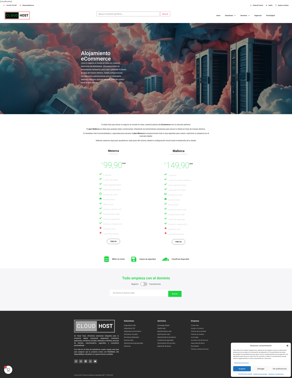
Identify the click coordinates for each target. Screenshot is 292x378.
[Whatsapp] (90, 361)
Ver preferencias (280, 369)
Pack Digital (270, 15)
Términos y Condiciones (276, 374)
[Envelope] (95, 361)
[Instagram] (81, 361)
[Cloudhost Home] (17, 15)
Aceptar (242, 369)
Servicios (243, 15)
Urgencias (258, 15)
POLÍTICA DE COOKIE (245, 374)
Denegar (260, 369)
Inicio (218, 15)
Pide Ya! (178, 242)
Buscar (165, 14)
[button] (287, 346)
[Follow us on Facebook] (76, 361)
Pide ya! (113, 241)
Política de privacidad (260, 374)
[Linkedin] (85, 361)
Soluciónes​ (229, 15)
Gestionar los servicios (241, 363)
